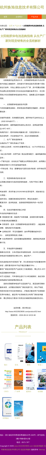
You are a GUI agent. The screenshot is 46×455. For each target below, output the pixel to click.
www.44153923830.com (23, 446)
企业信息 (22, 21)
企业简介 (19, 17)
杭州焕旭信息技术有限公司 (22, 7)
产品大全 (34, 17)
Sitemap (42, 450)
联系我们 (7, 21)
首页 (5, 17)
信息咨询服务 (38, 446)
